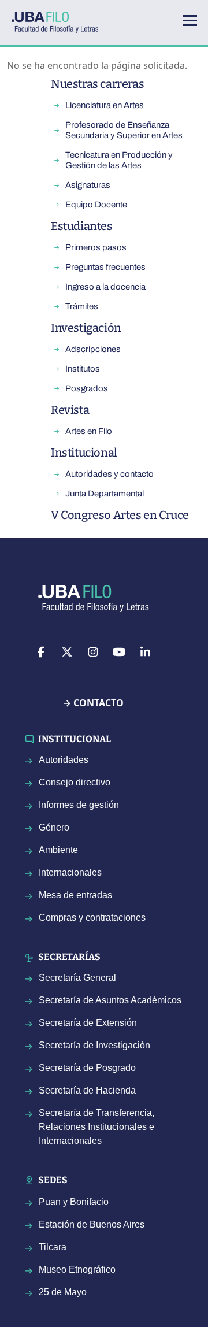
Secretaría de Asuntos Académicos (110, 1000)
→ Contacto (93, 702)
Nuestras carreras (97, 84)
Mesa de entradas (75, 895)
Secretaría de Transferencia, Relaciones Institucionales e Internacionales (96, 1127)
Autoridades (63, 760)
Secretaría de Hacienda (87, 1090)
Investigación (86, 328)
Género (54, 827)
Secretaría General (77, 978)
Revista (70, 410)
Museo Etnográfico (77, 1269)
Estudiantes (82, 226)
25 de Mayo (63, 1292)
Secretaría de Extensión (88, 1023)
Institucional (84, 452)
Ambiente (58, 850)
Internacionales (70, 872)
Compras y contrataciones (92, 917)
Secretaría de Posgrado (87, 1068)
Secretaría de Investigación (94, 1045)
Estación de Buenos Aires (91, 1224)
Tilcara (52, 1247)
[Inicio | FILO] (59, 22)
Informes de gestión (79, 805)
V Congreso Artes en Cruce (120, 515)
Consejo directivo (74, 782)
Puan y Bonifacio (74, 1202)
